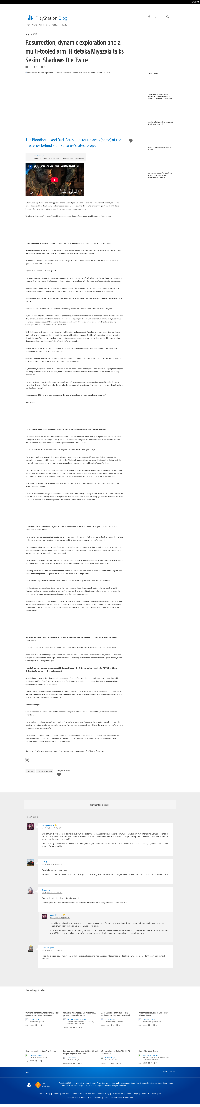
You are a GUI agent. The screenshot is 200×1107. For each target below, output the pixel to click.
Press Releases (117, 1094)
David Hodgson (110, 1019)
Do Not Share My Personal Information (118, 1097)
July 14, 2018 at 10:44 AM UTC (52, 864)
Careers (128, 1094)
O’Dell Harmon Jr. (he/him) (77, 1019)
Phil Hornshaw (72, 1058)
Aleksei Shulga (110, 1058)
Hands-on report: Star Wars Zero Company (41, 1051)
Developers (156, 1094)
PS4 (40, 25)
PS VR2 (34, 25)
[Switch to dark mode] (149, 16)
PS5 (28, 25)
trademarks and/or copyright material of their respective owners (86, 1085)
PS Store (46, 25)
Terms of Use (77, 1094)
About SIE (66, 1094)
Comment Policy (44, 1094)
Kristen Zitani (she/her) (151, 1055)
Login (155, 16)
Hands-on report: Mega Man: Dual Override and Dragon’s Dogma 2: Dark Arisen (80, 1052)
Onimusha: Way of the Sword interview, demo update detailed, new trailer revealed (42, 1013)
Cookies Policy (103, 1094)
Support (56, 1094)
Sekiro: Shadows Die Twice (44, 771)
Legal (136, 1094)
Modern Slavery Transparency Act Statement (84, 1097)
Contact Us (145, 1094)
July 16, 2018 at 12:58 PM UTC (52, 892)
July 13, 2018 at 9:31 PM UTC (51, 828)
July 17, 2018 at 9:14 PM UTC (60, 917)
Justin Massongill (38, 156)
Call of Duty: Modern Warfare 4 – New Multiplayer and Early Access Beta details (115, 1013)
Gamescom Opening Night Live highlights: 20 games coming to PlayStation (79, 1013)
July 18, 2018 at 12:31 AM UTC (52, 950)
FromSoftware (30, 771)
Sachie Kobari (34, 1019)
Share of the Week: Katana (148, 1051)
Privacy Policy (90, 1094)
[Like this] (42, 1025)
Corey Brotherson (149, 1019)
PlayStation (52, 18)
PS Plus (55, 25)
